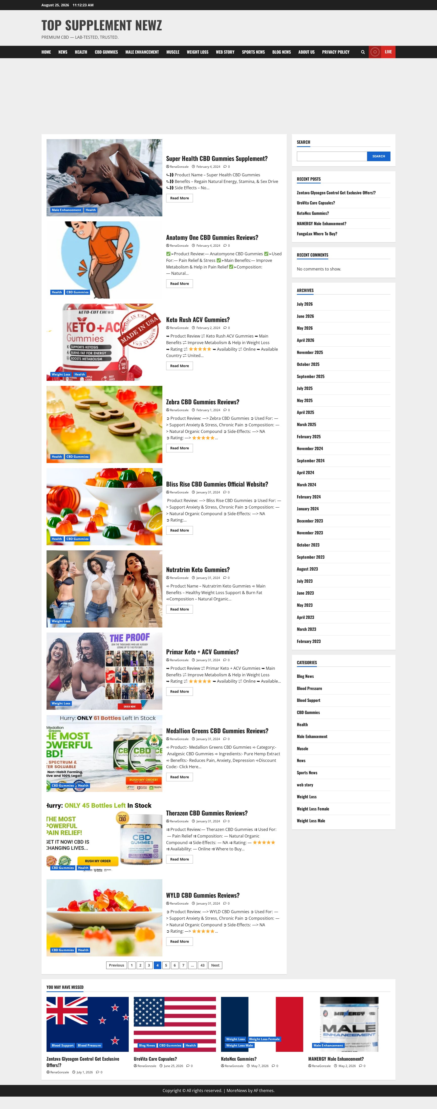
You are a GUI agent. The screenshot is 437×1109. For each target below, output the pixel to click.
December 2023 (310, 521)
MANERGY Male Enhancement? (321, 223)
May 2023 (305, 605)
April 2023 (305, 617)
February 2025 (309, 436)
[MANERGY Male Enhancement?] (349, 1024)
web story (225, 52)
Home (46, 52)
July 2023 (305, 581)
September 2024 (310, 460)
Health (81, 52)
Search (303, 142)
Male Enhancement (142, 52)
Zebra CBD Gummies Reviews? (104, 424)
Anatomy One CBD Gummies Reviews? (104, 260)
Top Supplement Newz (101, 24)
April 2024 (305, 472)
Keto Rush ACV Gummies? (104, 342)
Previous (116, 965)
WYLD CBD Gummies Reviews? (104, 917)
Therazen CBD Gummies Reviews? (104, 835)
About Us (306, 52)
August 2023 (307, 569)
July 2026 (305, 304)
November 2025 (310, 352)
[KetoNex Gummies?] (262, 1024)
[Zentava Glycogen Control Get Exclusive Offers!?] (88, 1024)
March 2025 (306, 424)
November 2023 (310, 533)
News (62, 52)
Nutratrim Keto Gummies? (104, 588)
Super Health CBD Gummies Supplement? (104, 177)
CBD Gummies (106, 52)
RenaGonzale (179, 166)
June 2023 (305, 593)
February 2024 (309, 497)
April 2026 (305, 340)
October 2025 (308, 364)
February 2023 (309, 641)
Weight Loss (197, 52)
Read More (181, 198)
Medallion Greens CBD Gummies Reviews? (104, 753)
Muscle (172, 52)
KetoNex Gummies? (313, 213)
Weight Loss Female (313, 809)
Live (388, 52)
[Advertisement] (218, 96)
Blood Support (308, 700)
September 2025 (310, 376)
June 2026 (305, 316)
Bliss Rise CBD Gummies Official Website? (104, 506)
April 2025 (305, 412)
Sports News (253, 52)
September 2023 (310, 557)
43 (203, 965)
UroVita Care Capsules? (316, 203)
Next (215, 965)
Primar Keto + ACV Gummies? (104, 671)
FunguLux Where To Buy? (317, 234)
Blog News (281, 52)
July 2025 (305, 388)
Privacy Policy (335, 52)
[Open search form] (363, 52)
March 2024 (306, 485)
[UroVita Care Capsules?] (175, 1024)
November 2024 (310, 448)
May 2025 (305, 400)
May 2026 (305, 328)
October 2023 (308, 545)
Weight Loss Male (311, 821)
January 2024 (308, 509)
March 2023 (306, 629)
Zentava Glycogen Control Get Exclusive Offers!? (336, 193)
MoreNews (237, 1090)
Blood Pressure (309, 688)
